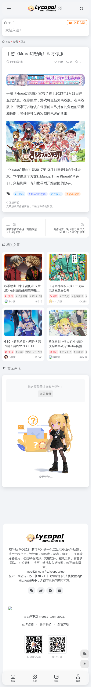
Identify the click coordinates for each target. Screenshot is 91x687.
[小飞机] (50, 590)
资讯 (15, 41)
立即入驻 (79, 22)
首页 (7, 41)
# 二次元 (56, 194)
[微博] (41, 590)
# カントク (65, 351)
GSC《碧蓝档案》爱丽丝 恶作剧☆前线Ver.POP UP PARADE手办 (22, 345)
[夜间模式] (84, 664)
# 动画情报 (72, 194)
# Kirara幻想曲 (37, 194)
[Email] (59, 590)
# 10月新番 (21, 296)
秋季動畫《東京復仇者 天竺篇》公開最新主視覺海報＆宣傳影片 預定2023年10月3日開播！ (22, 292)
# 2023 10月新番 (38, 296)
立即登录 (45, 394)
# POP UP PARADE (35, 351)
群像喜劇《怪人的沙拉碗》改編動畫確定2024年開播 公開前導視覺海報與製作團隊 (67, 348)
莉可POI (32, 616)
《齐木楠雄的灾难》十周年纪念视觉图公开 (66, 288)
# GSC (19, 351)
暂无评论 (14, 368)
